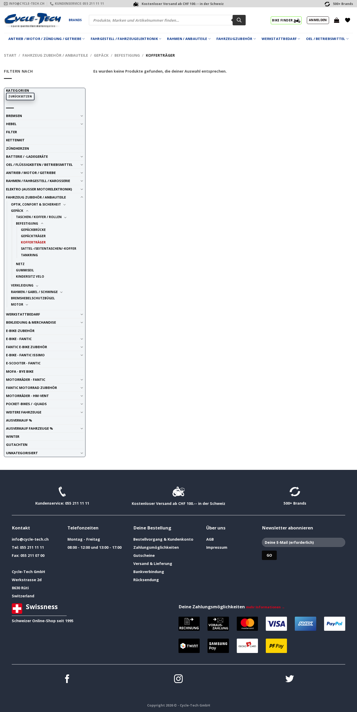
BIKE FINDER (282, 20)
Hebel (11, 123)
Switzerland (23, 595)
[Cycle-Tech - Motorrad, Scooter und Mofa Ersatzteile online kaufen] (32, 20)
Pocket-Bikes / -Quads (26, 403)
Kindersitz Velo (30, 276)
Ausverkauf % (19, 420)
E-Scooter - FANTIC (23, 363)
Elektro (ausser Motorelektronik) (39, 189)
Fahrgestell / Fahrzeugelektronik (124, 38)
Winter (12, 436)
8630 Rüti (20, 587)
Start (10, 55)
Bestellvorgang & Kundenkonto (163, 539)
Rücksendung (146, 579)
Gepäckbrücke (33, 229)
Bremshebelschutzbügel (33, 298)
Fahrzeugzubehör (234, 38)
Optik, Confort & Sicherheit (36, 204)
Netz (20, 264)
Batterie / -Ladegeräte (27, 156)
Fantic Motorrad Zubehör (31, 387)
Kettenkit (15, 140)
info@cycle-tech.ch (30, 539)
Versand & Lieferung (152, 563)
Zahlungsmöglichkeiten (156, 547)
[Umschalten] (81, 115)
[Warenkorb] (336, 20)
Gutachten (16, 444)
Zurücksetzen (20, 96)
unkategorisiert (22, 453)
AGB (210, 539)
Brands (75, 20)
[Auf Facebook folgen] (67, 679)
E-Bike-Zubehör (20, 330)
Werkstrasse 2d (27, 579)
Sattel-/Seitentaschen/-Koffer (48, 248)
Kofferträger (33, 242)
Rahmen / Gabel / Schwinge (34, 292)
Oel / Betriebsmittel (325, 38)
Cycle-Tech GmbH (28, 571)
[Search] (239, 20)
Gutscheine (144, 555)
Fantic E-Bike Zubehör (26, 347)
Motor (17, 304)
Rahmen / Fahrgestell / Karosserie (38, 180)
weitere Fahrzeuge (23, 412)
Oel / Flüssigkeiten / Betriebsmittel (39, 164)
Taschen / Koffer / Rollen (39, 217)
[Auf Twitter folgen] (289, 679)
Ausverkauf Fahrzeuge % (29, 428)
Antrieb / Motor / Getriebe (31, 172)
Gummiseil (25, 270)
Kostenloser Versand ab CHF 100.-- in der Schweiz (178, 503)
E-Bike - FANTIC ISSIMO (25, 355)
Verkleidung (22, 285)
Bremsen (14, 115)
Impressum (216, 547)
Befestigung (127, 55)
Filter (11, 132)
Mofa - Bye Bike (19, 371)
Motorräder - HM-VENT (27, 395)
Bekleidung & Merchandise (31, 322)
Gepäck (101, 55)
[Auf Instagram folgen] (178, 679)
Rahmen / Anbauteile (187, 38)
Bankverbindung (148, 571)
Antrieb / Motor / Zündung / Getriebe (44, 38)
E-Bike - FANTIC (19, 338)
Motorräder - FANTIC (25, 379)
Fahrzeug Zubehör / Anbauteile (55, 55)
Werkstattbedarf (279, 38)
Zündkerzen (17, 148)
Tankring (29, 255)
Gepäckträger (33, 236)
